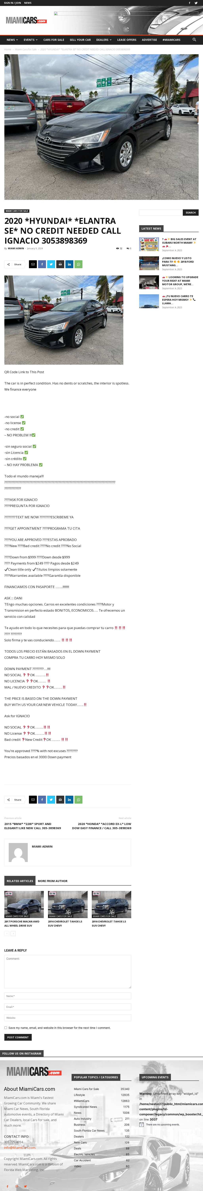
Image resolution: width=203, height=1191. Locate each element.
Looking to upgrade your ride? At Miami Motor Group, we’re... (180, 280)
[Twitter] (196, 3)
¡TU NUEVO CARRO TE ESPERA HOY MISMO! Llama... (177, 299)
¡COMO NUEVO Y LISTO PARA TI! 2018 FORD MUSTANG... (178, 261)
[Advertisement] (67, 403)
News (27, 3)
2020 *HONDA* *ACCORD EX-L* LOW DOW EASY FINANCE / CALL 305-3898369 (101, 826)
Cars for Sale (53, 40)
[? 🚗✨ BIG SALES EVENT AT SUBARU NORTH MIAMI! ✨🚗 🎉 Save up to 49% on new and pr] (149, 244)
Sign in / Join (12, 3)
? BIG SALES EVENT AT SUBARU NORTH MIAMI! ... (179, 242)
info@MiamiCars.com (19, 1147)
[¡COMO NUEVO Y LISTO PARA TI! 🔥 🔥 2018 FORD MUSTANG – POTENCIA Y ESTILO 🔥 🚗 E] (149, 263)
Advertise (149, 40)
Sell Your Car (80, 40)
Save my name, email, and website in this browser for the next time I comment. (60, 1027)
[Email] (33, 264)
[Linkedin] (69, 264)
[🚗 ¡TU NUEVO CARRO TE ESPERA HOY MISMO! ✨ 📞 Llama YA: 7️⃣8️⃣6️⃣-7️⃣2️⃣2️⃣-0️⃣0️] (149, 301)
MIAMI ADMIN (16, 248)
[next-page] (13, 933)
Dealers (102, 40)
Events (29, 40)
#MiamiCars (171, 40)
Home (7, 49)
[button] (194, 40)
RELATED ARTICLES (20, 881)
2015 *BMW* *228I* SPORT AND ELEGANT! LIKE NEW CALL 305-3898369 (32, 826)
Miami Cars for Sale (26, 49)
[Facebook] (189, 3)
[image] (34, 1071)
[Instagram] (16, 1186)
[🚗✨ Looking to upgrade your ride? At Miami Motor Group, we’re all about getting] (149, 282)
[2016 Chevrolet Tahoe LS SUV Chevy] (67, 904)
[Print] (60, 264)
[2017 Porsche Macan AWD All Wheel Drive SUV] (24, 904)
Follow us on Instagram (21, 1053)
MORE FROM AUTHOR (52, 881)
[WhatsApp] (78, 264)
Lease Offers (126, 40)
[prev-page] (6, 933)
